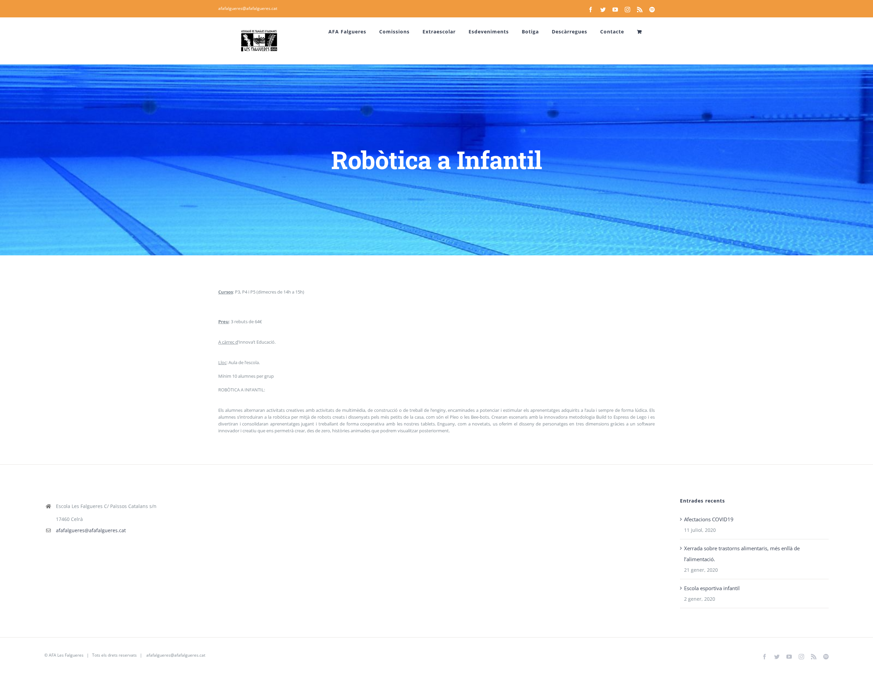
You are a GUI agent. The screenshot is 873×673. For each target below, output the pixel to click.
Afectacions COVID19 (709, 519)
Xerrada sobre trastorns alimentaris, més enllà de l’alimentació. (742, 554)
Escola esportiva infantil (712, 588)
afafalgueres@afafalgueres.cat (247, 8)
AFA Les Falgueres (66, 655)
